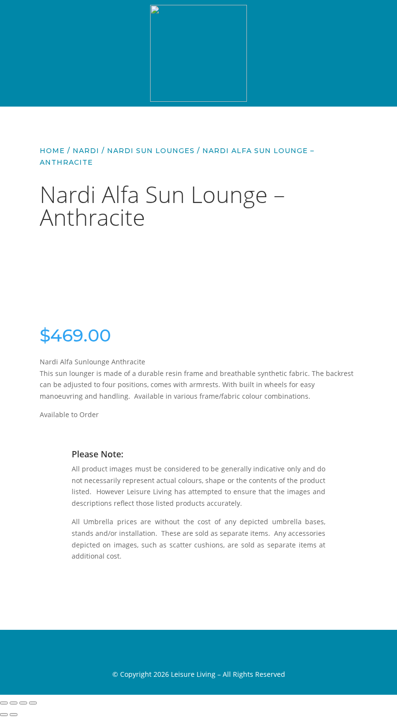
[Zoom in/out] (4, 703)
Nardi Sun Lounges (151, 150)
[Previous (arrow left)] (4, 714)
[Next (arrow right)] (13, 714)
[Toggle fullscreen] (13, 703)
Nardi (86, 150)
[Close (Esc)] (33, 703)
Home (52, 150)
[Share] (23, 703)
